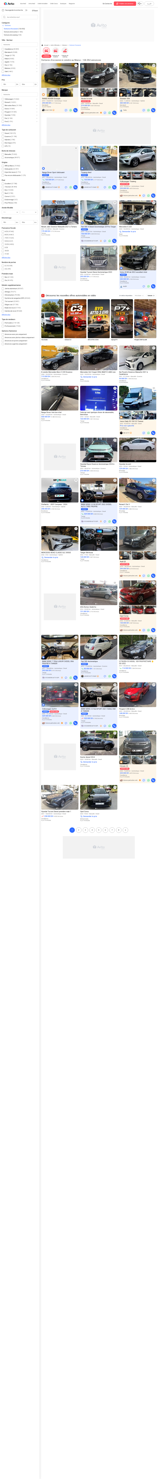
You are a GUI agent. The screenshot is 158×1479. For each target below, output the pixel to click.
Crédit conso (54, 3)
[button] (10, 212)
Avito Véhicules (55, 45)
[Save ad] (76, 65)
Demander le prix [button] (129, 232)
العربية (149, 3)
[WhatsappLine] (71, 110)
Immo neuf (32, 3)
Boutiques (63, 3)
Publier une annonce (126, 3)
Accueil (46, 45)
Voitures (8, 25)
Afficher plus (6, 75)
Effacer (35, 11)
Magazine (72, 3)
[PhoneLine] (75, 110)
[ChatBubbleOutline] (66, 110)
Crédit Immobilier (43, 3)
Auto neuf (23, 3)
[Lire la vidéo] (52, 318)
